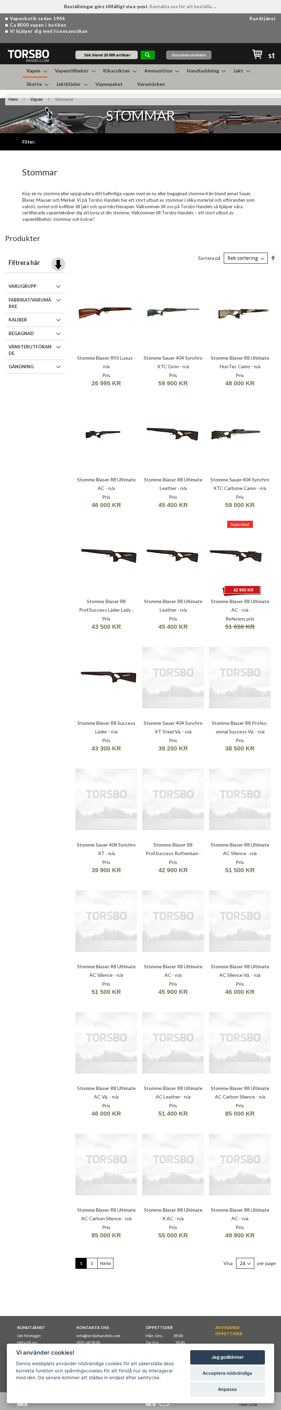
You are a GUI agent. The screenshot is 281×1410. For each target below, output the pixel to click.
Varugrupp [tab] (22, 286)
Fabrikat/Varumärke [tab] (30, 303)
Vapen (36, 99)
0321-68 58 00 (88, 1342)
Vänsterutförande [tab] (30, 350)
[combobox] (106, 55)
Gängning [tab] (21, 366)
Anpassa (227, 1389)
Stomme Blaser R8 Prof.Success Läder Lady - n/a (106, 609)
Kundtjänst (262, 18)
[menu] (140, 77)
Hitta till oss (27, 1342)
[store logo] (28, 55)
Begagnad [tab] (21, 333)
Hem (13, 99)
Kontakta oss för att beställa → (183, 6)
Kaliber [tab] (18, 319)
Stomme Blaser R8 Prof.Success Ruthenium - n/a (173, 853)
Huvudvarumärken (189, 54)
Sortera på (209, 258)
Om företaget (29, 1335)
